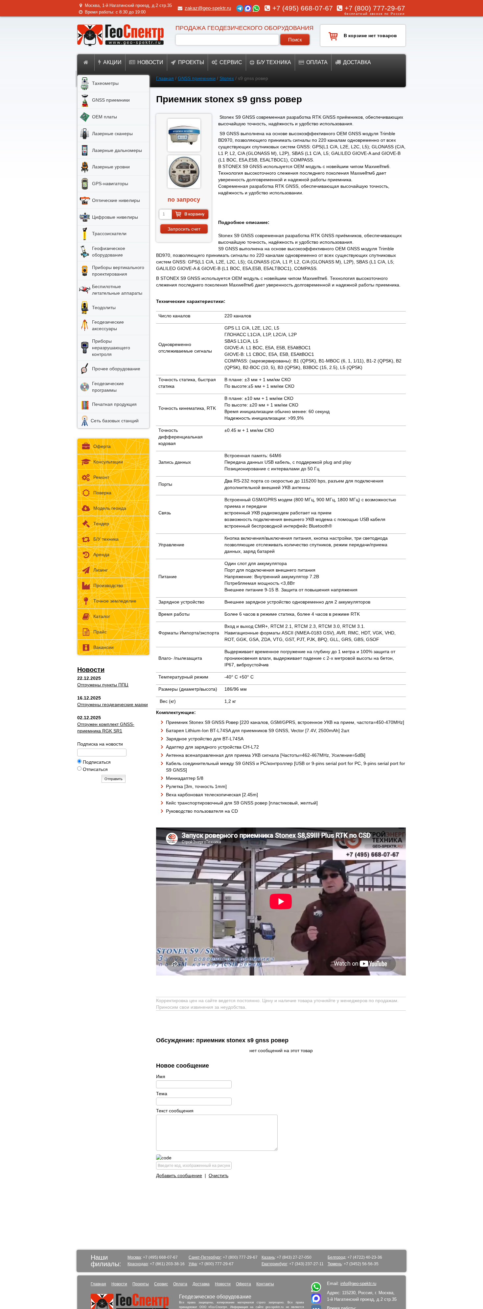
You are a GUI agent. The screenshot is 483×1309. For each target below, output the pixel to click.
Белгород (336, 1257)
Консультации (108, 461)
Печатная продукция (114, 404)
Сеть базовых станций (115, 420)
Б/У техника (106, 539)
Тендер (101, 523)
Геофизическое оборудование (108, 252)
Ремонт (101, 477)
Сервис (230, 62)
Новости (150, 62)
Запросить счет (184, 229)
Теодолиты (104, 307)
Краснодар (137, 1264)
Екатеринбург (274, 1264)
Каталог (101, 616)
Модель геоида (109, 508)
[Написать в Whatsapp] (316, 1290)
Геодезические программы (108, 387)
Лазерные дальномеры (117, 150)
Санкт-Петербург (205, 1257)
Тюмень (335, 1264)
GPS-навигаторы (110, 183)
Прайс (100, 631)
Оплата (317, 62)
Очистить (218, 1175)
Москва (134, 1257)
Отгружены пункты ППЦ (102, 684)
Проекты (191, 62)
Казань (268, 1257)
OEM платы (104, 116)
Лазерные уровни (111, 166)
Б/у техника (274, 62)
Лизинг (100, 570)
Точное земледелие (114, 601)
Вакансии (103, 647)
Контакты (265, 1284)
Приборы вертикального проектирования (118, 271)
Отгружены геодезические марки (112, 704)
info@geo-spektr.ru (358, 1283)
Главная (165, 78)
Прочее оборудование (116, 368)
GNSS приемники (197, 78)
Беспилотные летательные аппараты (117, 290)
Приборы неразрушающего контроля (111, 347)
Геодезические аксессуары (108, 325)
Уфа (193, 1264)
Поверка (102, 492)
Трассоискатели (109, 233)
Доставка (357, 62)
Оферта (102, 446)
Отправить (113, 779)
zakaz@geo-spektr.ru (208, 8)
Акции (112, 62)
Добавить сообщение (179, 1175)
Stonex (226, 78)
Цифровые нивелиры (115, 217)
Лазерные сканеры (112, 133)
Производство (108, 585)
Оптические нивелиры (116, 200)
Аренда (101, 554)
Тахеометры (105, 83)
